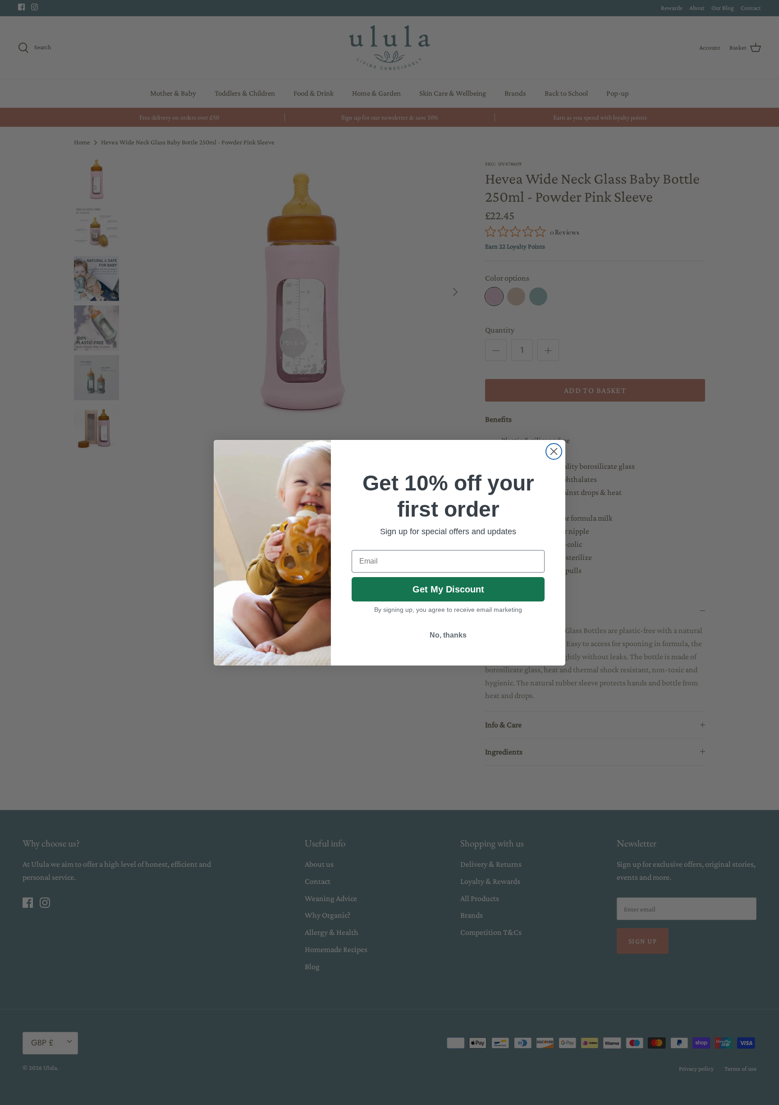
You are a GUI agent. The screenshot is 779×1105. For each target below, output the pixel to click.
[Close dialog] (554, 451)
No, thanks (448, 635)
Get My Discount (448, 589)
